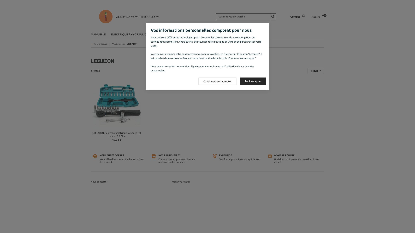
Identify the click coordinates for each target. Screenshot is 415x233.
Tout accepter (253, 81)
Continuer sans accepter (217, 81)
